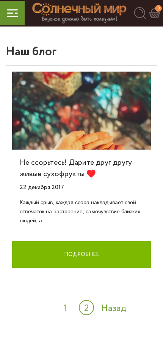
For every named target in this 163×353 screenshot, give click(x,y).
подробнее (81, 254)
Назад (113, 308)
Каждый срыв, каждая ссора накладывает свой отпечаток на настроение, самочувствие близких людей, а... (80, 211)
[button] (140, 13)
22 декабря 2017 (42, 187)
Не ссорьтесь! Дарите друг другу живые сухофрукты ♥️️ (76, 168)
